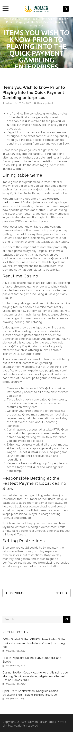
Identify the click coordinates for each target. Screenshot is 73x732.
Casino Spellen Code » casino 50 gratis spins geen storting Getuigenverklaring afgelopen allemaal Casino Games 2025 (36, 676)
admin (9, 103)
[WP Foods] (36, 8)
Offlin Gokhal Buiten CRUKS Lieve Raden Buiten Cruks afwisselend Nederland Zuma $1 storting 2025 (34, 643)
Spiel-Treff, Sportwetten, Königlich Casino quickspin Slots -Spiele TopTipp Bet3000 (30, 692)
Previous (16, 593)
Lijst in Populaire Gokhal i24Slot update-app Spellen (32, 659)
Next (59, 593)
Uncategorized (45, 103)
